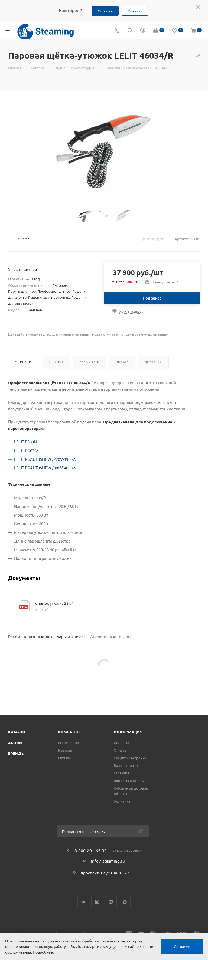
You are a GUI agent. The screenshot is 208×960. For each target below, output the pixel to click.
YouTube (111, 902)
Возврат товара (127, 765)
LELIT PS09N (25, 441)
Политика (122, 801)
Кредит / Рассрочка (130, 757)
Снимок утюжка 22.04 (54, 603)
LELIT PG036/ (26, 450)
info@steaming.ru (108, 860)
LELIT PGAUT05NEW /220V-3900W (45, 459)
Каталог (17, 731)
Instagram (97, 902)
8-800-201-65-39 (90, 850)
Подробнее (43, 951)
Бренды (16, 753)
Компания (69, 731)
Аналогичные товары (110, 636)
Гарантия (121, 773)
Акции (15, 742)
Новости (65, 750)
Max (125, 902)
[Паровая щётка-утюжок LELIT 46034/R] (104, 151)
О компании (68, 742)
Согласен (182, 946)
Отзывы (56, 362)
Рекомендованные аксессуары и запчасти (48, 636)
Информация (128, 731)
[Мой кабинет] (142, 30)
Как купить (89, 362)
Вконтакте (83, 902)
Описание (24, 362)
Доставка (153, 362)
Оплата (122, 362)
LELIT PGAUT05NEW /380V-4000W (45, 467)
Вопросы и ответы (129, 780)
